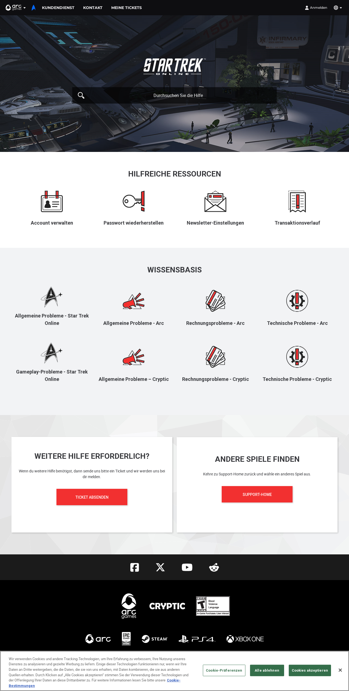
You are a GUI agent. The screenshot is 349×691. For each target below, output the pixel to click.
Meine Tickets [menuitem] (126, 7)
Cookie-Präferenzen (224, 670)
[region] (174, 671)
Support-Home (257, 494)
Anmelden (318, 7)
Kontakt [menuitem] (93, 7)
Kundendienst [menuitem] (58, 7)
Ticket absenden (92, 497)
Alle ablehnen (267, 670)
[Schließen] (340, 670)
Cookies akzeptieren (310, 670)
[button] (15, 7)
